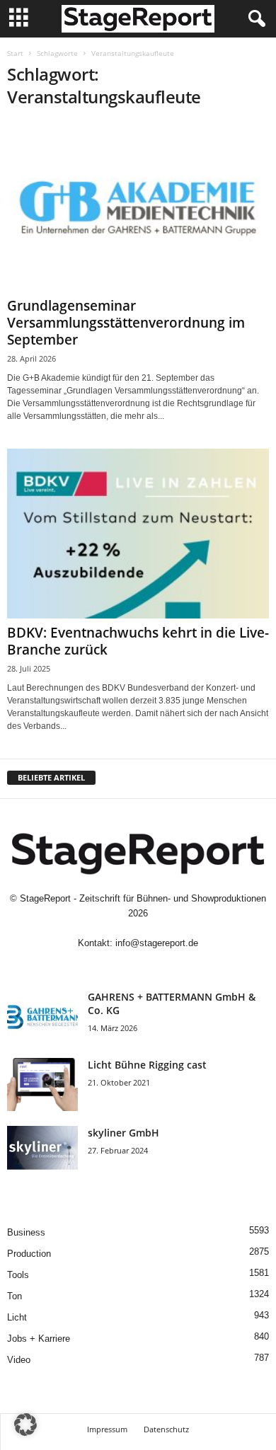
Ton (14, 1296)
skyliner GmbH (123, 1132)
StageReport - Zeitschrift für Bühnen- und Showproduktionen (143, 898)
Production (29, 1253)
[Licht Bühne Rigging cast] (42, 1084)
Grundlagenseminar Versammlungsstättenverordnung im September (126, 323)
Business (26, 1232)
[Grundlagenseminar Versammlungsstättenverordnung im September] (138, 207)
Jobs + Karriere (38, 1338)
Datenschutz (166, 1429)
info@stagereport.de (156, 943)
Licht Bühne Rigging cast (147, 1064)
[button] (25, 1424)
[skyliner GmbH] (42, 1152)
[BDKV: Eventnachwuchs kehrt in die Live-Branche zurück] (138, 533)
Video (18, 1359)
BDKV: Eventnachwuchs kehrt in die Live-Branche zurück (138, 641)
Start (15, 53)
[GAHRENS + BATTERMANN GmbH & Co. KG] (42, 1016)
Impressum (107, 1429)
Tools (18, 1275)
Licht (17, 1317)
